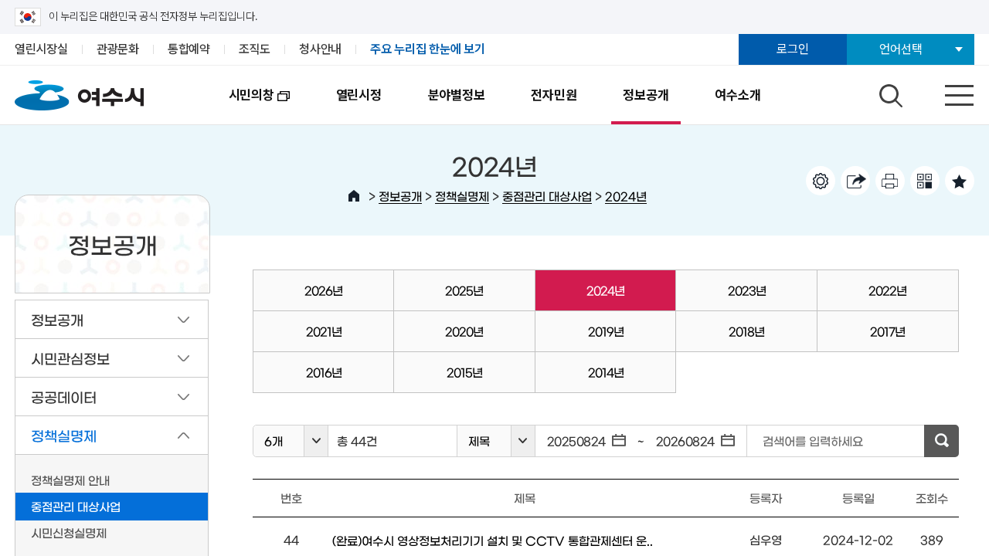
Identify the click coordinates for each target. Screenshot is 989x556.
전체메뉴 (945, 91)
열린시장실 (41, 49)
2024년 (626, 196)
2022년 (887, 290)
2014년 (606, 372)
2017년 (887, 331)
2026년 (323, 290)
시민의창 (240, 105)
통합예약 (189, 49)
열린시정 (359, 95)
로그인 (792, 49)
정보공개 (645, 95)
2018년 (746, 331)
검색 (888, 91)
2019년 (606, 331)
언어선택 (900, 49)
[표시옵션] (820, 180)
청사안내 (320, 49)
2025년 (464, 290)
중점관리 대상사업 (547, 196)
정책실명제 (462, 196)
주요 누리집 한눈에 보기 (427, 49)
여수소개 (737, 95)
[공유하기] (855, 180)
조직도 (254, 49)
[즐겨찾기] (959, 180)
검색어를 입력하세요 (813, 440)
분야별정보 (456, 95)
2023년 (747, 290)
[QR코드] (925, 180)
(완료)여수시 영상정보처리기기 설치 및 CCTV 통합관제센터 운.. (492, 540)
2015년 (464, 372)
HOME (353, 196)
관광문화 (118, 49)
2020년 (464, 331)
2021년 (324, 331)
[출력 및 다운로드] (890, 180)
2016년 (324, 372)
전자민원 (553, 95)
